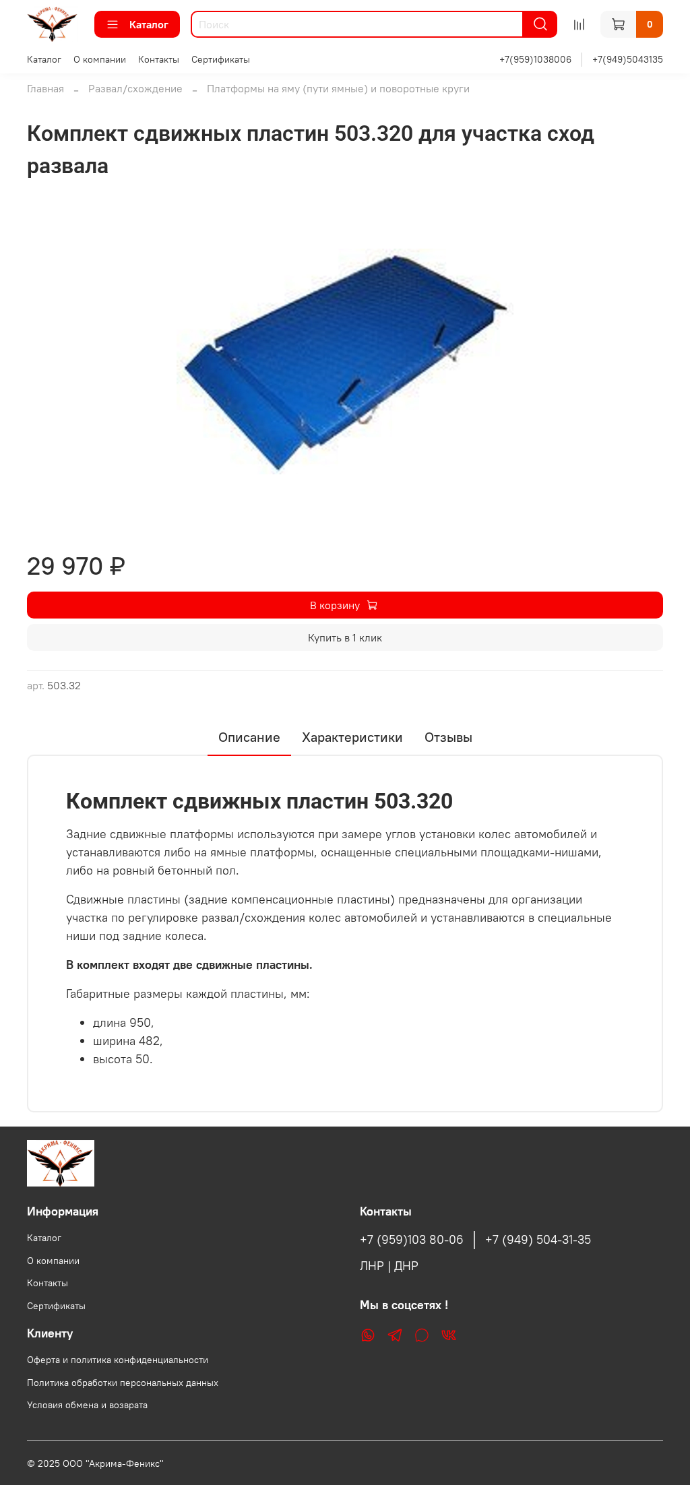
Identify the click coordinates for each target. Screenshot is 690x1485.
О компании (99, 59)
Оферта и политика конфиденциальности (117, 1360)
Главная (45, 88)
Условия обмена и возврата (87, 1405)
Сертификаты (220, 59)
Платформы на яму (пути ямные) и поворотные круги (338, 88)
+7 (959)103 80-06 (412, 1239)
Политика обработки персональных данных (122, 1383)
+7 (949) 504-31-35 (538, 1239)
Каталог (148, 24)
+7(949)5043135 (627, 59)
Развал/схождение (135, 88)
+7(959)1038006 (535, 59)
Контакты (158, 59)
